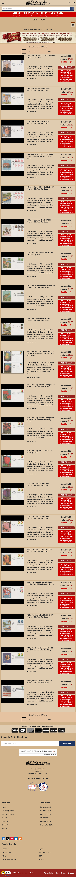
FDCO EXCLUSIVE (45, 852)
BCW (40, 856)
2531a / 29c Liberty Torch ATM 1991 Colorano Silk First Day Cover (40, 682)
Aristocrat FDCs (45, 814)
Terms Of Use (61, 873)
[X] (8, 838)
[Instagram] (16, 838)
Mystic (41, 849)
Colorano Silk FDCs (46, 825)
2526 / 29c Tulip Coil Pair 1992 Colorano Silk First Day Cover (38, 517)
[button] (73, 24)
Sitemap (5, 828)
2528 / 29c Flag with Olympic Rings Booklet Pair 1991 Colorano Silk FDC (40, 583)
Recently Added (45, 807)
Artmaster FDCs (45, 821)
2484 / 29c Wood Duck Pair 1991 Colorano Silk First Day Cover (38, 320)
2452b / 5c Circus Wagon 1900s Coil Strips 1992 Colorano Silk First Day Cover (40, 156)
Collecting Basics (8, 811)
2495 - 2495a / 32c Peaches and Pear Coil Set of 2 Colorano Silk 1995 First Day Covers (40, 353)
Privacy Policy (49, 873)
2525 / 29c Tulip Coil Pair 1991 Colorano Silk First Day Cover (38, 484)
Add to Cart (66, 67)
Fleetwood (5, 849)
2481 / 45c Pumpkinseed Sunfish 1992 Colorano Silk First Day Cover (41, 287)
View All (41, 859)
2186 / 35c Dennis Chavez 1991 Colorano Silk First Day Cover (38, 89)
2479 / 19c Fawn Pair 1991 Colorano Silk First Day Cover (40, 254)
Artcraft (4, 856)
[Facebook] (3, 838)
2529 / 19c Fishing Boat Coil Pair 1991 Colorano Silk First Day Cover (40, 616)
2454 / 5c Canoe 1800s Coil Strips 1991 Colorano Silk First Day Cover (41, 188)
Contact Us (5, 825)
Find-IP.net (53, 754)
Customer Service (8, 814)
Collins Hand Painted (9, 859)
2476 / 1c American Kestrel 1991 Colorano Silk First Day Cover (39, 221)
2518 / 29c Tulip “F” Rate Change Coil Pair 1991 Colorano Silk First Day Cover (40, 420)
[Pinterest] (12, 838)
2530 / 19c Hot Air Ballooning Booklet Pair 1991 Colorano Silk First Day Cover (40, 650)
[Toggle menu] (2, 2)
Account (4, 818)
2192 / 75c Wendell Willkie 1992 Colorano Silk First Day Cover (38, 122)
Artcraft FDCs (44, 818)
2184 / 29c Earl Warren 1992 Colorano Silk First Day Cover (41, 56)
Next (50, 51)
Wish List (5, 821)
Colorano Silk (6, 852)
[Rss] (20, 838)
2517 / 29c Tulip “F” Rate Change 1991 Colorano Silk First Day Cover (41, 386)
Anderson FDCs (45, 811)
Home (4, 807)
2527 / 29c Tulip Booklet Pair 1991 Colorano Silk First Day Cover (39, 550)
